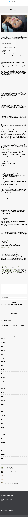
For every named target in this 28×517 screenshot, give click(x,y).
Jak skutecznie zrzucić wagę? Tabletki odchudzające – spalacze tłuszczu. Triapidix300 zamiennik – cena (7, 507)
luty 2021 (2, 380)
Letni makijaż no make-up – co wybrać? (6, 50)
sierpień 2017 (3, 431)
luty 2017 (2, 439)
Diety (2, 450)
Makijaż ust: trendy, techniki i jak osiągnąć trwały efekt (9, 269)
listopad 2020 (3, 384)
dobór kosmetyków (4, 80)
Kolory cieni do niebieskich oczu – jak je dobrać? (8, 274)
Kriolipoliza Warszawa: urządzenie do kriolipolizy (7, 495)
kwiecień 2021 (3, 377)
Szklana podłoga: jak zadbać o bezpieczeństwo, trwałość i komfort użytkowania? (11, 304)
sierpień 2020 (3, 388)
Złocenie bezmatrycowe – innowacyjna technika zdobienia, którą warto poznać (11, 308)
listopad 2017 (3, 427)
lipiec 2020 (2, 389)
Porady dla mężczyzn (4, 454)
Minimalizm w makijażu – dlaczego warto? (7, 43)
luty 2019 (2, 407)
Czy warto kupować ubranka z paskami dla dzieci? (7, 315)
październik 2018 (3, 412)
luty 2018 (2, 423)
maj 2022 (2, 365)
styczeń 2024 (3, 358)
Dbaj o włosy (2, 504)
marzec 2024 (2, 357)
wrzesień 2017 (3, 430)
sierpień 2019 (3, 400)
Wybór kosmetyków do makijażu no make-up (7, 46)
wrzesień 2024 (3, 353)
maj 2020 (2, 392)
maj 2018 (2, 419)
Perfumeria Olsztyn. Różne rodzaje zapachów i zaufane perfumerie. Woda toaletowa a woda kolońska (6, 500)
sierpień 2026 (3, 338)
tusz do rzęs (7, 240)
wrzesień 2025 (3, 342)
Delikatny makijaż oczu (5, 247)
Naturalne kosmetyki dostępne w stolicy (5, 496)
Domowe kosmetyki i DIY (4, 451)
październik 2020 (3, 385)
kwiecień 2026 (3, 339)
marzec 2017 (2, 438)
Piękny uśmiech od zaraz (4, 318)
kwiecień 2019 (3, 404)
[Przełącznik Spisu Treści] (14, 40)
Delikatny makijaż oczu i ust (5, 51)
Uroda (2, 458)
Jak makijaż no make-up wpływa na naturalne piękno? (8, 44)
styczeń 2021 (3, 381)
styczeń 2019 (3, 408)
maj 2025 (2, 343)
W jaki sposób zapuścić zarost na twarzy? (6, 320)
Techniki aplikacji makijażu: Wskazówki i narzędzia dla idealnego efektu (11, 271)
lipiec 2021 (2, 373)
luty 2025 (2, 346)
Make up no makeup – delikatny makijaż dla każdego (7, 42)
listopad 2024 (3, 350)
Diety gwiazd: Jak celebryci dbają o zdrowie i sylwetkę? (11, 478)
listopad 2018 (3, 411)
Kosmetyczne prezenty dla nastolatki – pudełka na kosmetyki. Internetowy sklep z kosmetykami (7, 510)
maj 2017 (2, 435)
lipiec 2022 (2, 362)
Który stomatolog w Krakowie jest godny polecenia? (11, 482)
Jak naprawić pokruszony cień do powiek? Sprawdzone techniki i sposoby (11, 266)
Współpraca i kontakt (14, 4)
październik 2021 (3, 369)
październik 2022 (3, 361)
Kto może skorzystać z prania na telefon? (6, 503)
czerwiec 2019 (3, 403)
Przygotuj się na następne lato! (8, 467)
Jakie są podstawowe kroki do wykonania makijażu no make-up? (9, 47)
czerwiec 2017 (3, 434)
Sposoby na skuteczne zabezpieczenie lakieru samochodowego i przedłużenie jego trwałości (13, 307)
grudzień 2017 (3, 426)
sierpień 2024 (3, 354)
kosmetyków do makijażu (7, 149)
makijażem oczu (3, 260)
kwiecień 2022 (3, 366)
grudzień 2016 (3, 442)
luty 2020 (2, 396)
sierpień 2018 (3, 415)
